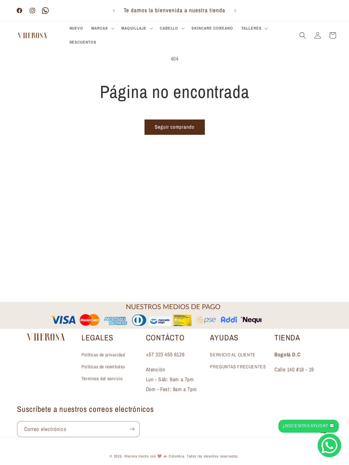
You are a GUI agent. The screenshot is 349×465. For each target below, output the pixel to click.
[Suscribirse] (131, 429)
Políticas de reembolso (103, 367)
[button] (102, 28)
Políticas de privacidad (103, 355)
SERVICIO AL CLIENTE (232, 355)
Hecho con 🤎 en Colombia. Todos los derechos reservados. (188, 456)
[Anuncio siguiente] (235, 10)
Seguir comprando (175, 126)
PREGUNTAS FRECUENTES (238, 367)
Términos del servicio (102, 378)
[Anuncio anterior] (113, 10)
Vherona (130, 456)
